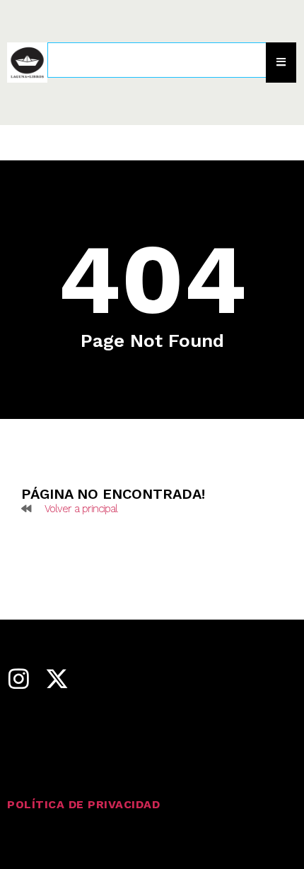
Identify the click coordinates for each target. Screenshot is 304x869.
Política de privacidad (83, 804)
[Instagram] (18, 678)
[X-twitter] (56, 678)
